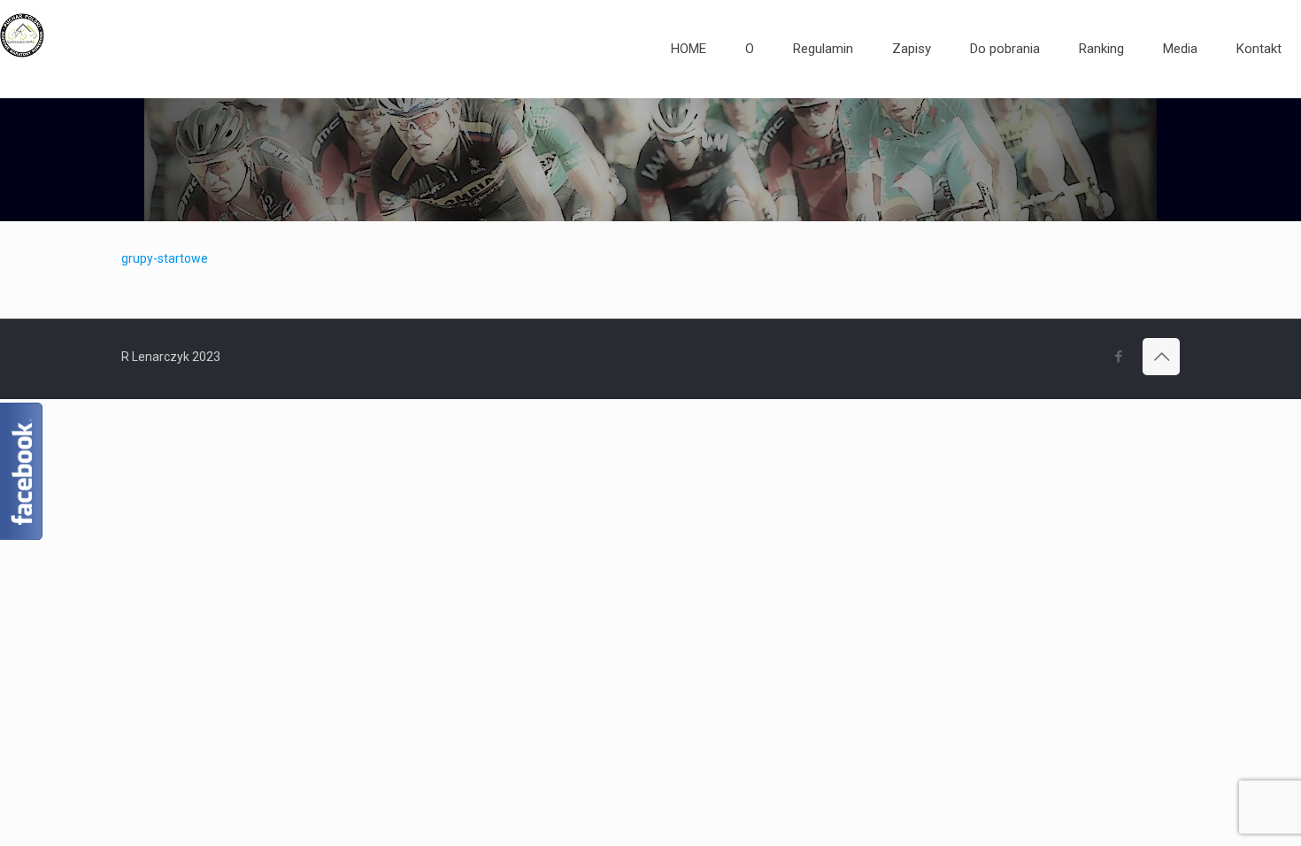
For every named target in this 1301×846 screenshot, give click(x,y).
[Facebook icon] (1118, 357)
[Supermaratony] (22, 48)
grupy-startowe (164, 258)
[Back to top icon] (1161, 356)
